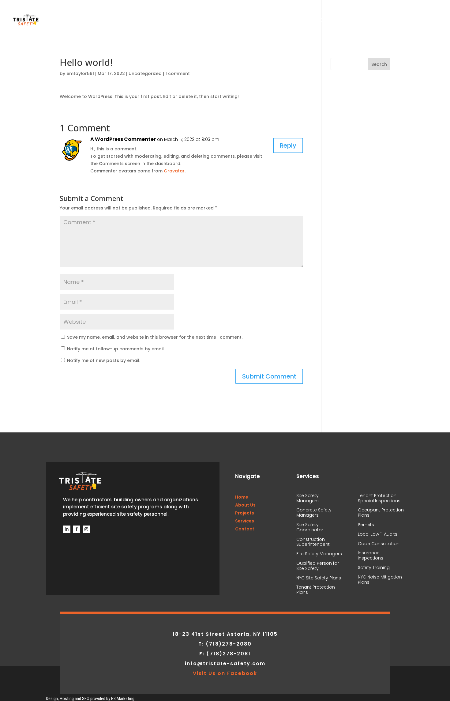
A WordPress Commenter (123, 139)
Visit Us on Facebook (225, 673)
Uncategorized (145, 73)
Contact (427, 21)
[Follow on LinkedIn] (66, 529)
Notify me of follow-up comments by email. (116, 349)
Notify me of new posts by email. (103, 360)
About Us (325, 21)
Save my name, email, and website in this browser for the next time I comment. (154, 337)
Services (393, 21)
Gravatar (174, 171)
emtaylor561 (80, 73)
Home (296, 21)
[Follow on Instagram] (86, 529)
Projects (360, 21)
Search (379, 64)
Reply (288, 145)
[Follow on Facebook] (76, 529)
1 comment (177, 73)
